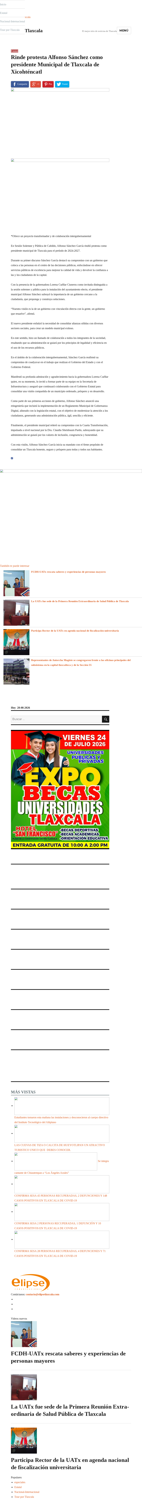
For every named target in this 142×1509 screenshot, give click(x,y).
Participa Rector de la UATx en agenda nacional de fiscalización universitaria (75, 630)
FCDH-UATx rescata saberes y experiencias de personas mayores (68, 571)
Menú (123, 30)
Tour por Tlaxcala (10, 29)
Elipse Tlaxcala (27, 30)
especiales (19, 1482)
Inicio (3, 4)
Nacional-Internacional (12, 21)
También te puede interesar (14, 565)
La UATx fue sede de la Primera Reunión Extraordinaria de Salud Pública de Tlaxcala (80, 601)
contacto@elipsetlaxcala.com (42, 1294)
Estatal (3, 12)
